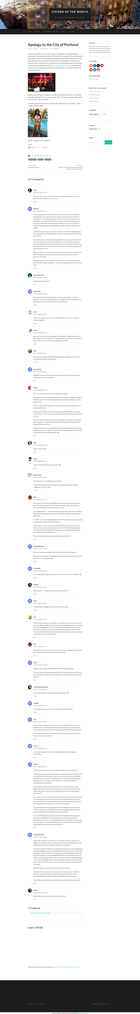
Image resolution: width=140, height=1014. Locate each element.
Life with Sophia (35, 156)
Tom (35, 719)
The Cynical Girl (39, 275)
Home (29, 31)
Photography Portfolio (51, 31)
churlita (36, 703)
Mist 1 (36, 330)
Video (64, 31)
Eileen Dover (38, 475)
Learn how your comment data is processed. (65, 967)
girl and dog (37, 369)
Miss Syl (36, 209)
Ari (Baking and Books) (41, 687)
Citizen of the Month (70, 11)
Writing (37, 31)
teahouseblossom (39, 546)
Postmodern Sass (39, 835)
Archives (72, 31)
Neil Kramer (44, 48)
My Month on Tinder (95, 91)
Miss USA (41, 159)
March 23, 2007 (33, 48)
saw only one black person (61, 65)
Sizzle (35, 459)
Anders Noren (103, 1004)
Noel (35, 190)
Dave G (36, 764)
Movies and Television (45, 156)
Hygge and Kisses (94, 101)
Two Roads (37, 291)
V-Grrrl (36, 746)
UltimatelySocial (83, 1013)
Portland (48, 159)
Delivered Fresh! (93, 79)
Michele (36, 585)
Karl (35, 351)
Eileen (35, 890)
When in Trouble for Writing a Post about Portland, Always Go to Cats (71, 167)
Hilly (35, 443)
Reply (35, 202)
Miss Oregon (32, 159)
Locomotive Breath (33, 166)
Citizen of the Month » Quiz (41, 913)
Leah (35, 601)
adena (36, 388)
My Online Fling (93, 98)
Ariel (35, 312)
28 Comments (54, 48)
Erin (35, 617)
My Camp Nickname (94, 94)
